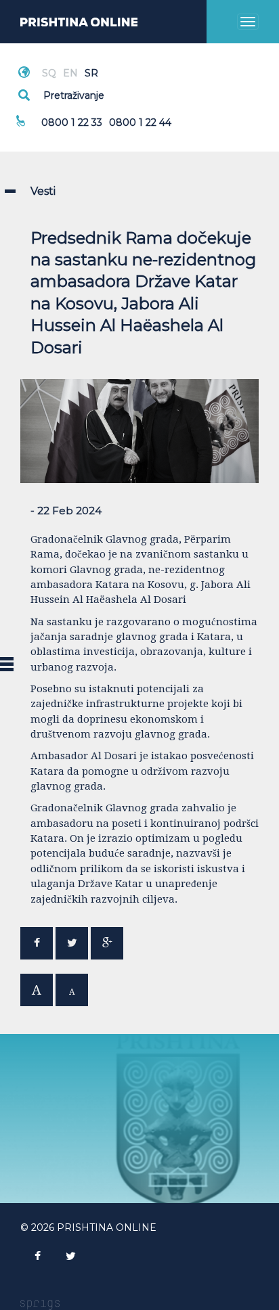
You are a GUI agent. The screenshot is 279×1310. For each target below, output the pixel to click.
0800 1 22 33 (71, 122)
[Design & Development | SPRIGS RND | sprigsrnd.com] (40, 1304)
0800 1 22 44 (140, 122)
